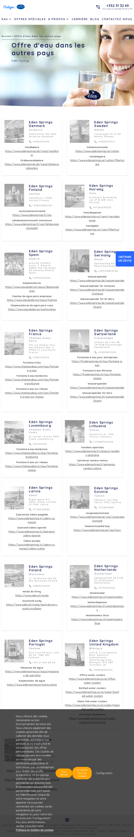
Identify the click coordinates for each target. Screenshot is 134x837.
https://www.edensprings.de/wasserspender (97, 280)
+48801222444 (41, 586)
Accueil (7, 36)
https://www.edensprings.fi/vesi (31, 215)
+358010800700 (42, 205)
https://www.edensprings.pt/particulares (32, 684)
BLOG (95, 19)
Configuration (104, 773)
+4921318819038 (108, 271)
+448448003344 (103, 670)
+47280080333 (102, 207)
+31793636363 (106, 587)
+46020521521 (106, 141)
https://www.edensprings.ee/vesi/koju (97, 530)
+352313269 (40, 444)
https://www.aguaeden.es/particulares (32, 309)
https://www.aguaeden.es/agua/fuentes (32, 300)
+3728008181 (106, 507)
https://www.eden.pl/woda (32, 595)
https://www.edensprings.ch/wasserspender (97, 387)
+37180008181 (41, 509)
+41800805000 (107, 352)
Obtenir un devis (125, 258)
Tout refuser (64, 773)
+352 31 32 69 (117, 5)
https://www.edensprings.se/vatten (97, 151)
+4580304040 (41, 141)
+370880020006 (103, 441)
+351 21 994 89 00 (44, 662)
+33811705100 (41, 357)
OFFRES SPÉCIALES (30, 19)
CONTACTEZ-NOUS (117, 19)
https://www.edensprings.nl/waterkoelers (97, 597)
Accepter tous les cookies (82, 773)
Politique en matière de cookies (34, 830)
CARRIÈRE (80, 19)
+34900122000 (42, 277)
